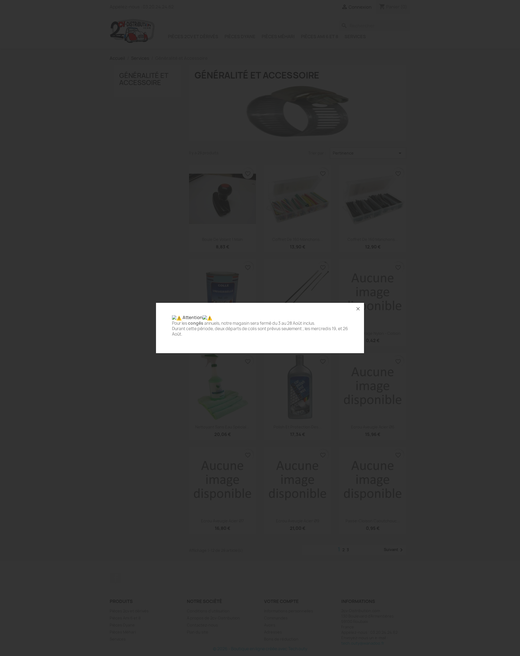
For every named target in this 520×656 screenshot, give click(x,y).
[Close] (358, 309)
